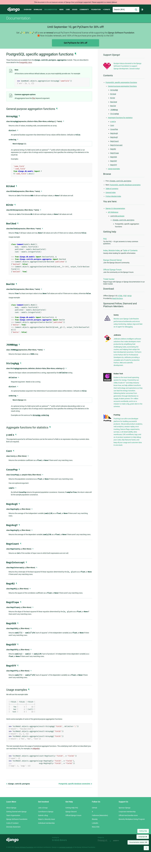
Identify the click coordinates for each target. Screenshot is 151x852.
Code (68, 9)
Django (13, 9)
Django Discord (71, 812)
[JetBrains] (107, 342)
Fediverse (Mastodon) (100, 815)
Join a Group (43, 808)
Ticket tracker (108, 279)
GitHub (94, 808)
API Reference (113, 212)
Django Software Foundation (16, 819)
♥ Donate (106, 9)
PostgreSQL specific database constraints (75, 784)
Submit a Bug (43, 815)
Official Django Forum (112, 270)
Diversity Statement (13, 827)
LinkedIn (95, 823)
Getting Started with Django (16, 812)
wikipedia (35, 749)
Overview (27, 9)
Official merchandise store (128, 815)
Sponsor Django (124, 808)
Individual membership (46, 823)
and (113, 121)
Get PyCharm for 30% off (75, 43)
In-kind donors (59, 840)
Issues (74, 9)
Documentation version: (138, 842)
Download (38, 9)
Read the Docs (117, 298)
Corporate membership (127, 812)
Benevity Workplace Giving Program (132, 819)
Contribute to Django (45, 812)
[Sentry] (107, 321)
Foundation (96, 9)
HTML (120, 296)
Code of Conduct (12, 823)
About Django (11, 808)
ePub (130, 296)
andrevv (118, 841)
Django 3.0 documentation (115, 208)
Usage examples (114, 169)
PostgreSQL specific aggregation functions (121, 82)
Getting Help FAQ (71, 808)
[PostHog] (107, 421)
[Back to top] (146, 848)
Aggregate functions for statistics (120, 118)
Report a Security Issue (46, 819)
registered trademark (65, 847)
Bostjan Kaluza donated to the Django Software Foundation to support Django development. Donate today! (127, 66)
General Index (111, 192)
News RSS (95, 827)
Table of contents (112, 189)
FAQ (105, 239)
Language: (142, 836)
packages (117, 216)
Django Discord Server (112, 260)
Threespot (103, 841)
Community (84, 9)
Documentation (50, 9)
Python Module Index (113, 196)
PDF (125, 296)
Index (105, 250)
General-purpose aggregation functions (122, 86)
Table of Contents (130, 250)
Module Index (114, 250)
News (61, 9)
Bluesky (95, 819)
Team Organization (13, 815)
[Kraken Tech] (107, 381)
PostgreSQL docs (25, 62)
